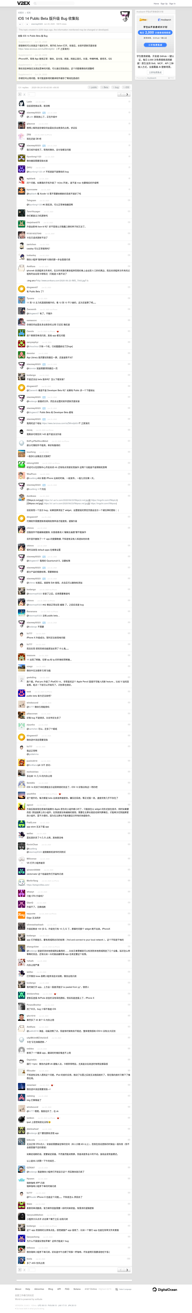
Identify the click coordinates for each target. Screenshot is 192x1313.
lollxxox (31, 1247)
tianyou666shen (35, 1214)
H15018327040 (34, 233)
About (18, 1288)
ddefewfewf (33, 1128)
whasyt (30, 891)
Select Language (124, 1289)
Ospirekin (32, 1059)
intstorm (31, 655)
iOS (29, 12)
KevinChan (32, 844)
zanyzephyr (32, 342)
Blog (50, 1288)
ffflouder (31, 1070)
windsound (32, 702)
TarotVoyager (33, 211)
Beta (105, 87)
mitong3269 (33, 462)
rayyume (31, 913)
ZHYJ (29, 167)
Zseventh (31, 309)
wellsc (30, 833)
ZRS (29, 134)
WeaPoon (31, 473)
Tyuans (30, 298)
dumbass (31, 495)
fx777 (29, 633)
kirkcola (31, 1139)
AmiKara (31, 266)
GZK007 (31, 1167)
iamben (30, 1117)
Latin (29, 101)
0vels (29, 1258)
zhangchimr (33, 946)
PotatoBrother (34, 1004)
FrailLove (31, 822)
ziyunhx (31, 724)
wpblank (31, 178)
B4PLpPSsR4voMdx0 (37, 440)
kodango (31, 374)
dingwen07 (32, 287)
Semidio (31, 782)
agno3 (30, 804)
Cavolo (30, 331)
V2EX (21, 12)
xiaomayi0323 (37, 24)
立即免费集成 (155, 72)
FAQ (67, 1288)
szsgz (30, 666)
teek (29, 691)
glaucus (31, 123)
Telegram (31, 200)
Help (28, 1288)
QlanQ (30, 902)
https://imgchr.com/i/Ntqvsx (103, 503)
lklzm (29, 1203)
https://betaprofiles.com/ (38, 884)
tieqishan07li (33, 222)
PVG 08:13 (52, 1305)
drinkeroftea (33, 993)
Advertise (39, 1288)
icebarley (31, 255)
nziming (31, 1095)
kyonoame (32, 189)
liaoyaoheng (33, 1236)
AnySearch (151, 78)
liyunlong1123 (34, 156)
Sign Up (164, 3)
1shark (30, 960)
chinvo (30, 527)
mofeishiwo (33, 771)
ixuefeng (31, 451)
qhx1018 (31, 1015)
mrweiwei (31, 1084)
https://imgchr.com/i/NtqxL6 (104, 500)
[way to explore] (24, 3)
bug (116, 87)
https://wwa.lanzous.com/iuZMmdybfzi (36, 48)
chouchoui (34, 346)
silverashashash (35, 924)
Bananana (32, 611)
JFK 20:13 (72, 1305)
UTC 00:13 (42, 1305)
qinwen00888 (33, 869)
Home (156, 3)
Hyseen (30, 1178)
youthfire (31, 793)
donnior (31, 353)
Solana (77, 1288)
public (94, 87)
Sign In (172, 3)
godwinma (34, 754)
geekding (31, 677)
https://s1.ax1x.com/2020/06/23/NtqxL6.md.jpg (66, 500)
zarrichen (31, 244)
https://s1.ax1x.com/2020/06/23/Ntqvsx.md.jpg (66, 503)
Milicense (31, 858)
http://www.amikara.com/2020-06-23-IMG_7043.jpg (61, 280)
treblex (30, 1048)
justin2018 (32, 760)
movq (29, 429)
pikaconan (32, 713)
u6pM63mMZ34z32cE (37, 1037)
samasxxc (32, 320)
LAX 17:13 (62, 1305)
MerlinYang (32, 880)
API (59, 1288)
